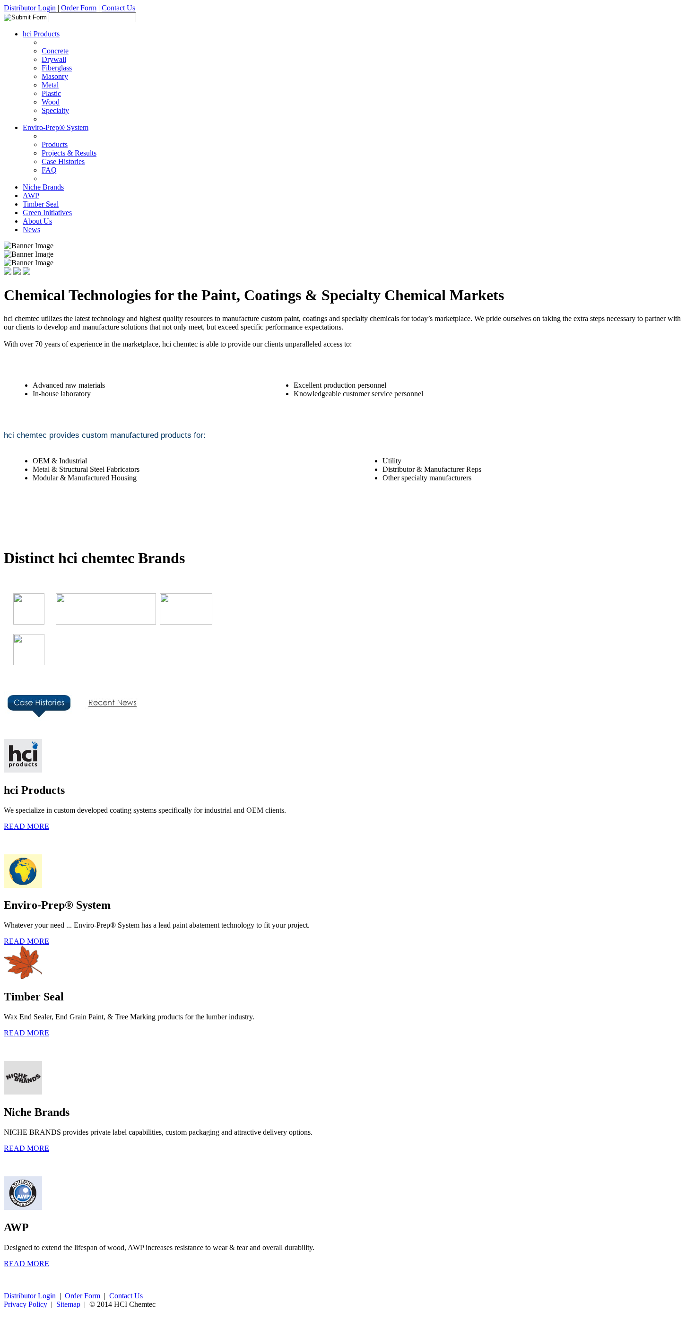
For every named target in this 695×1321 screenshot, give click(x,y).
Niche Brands (43, 187)
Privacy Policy (25, 1304)
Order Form (78, 8)
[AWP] (24, 663)
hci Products (41, 34)
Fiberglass (57, 68)
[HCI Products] (24, 622)
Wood (51, 102)
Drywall (54, 59)
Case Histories (63, 161)
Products (55, 144)
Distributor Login (30, 8)
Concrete (55, 51)
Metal (50, 85)
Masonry (55, 76)
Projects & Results (69, 153)
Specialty (55, 110)
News (31, 230)
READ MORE (26, 826)
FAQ (49, 170)
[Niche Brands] (186, 622)
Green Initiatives (47, 213)
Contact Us (118, 8)
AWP (31, 195)
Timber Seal (41, 204)
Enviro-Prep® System (55, 127)
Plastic (51, 93)
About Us (37, 221)
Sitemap (68, 1304)
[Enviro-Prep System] (101, 622)
